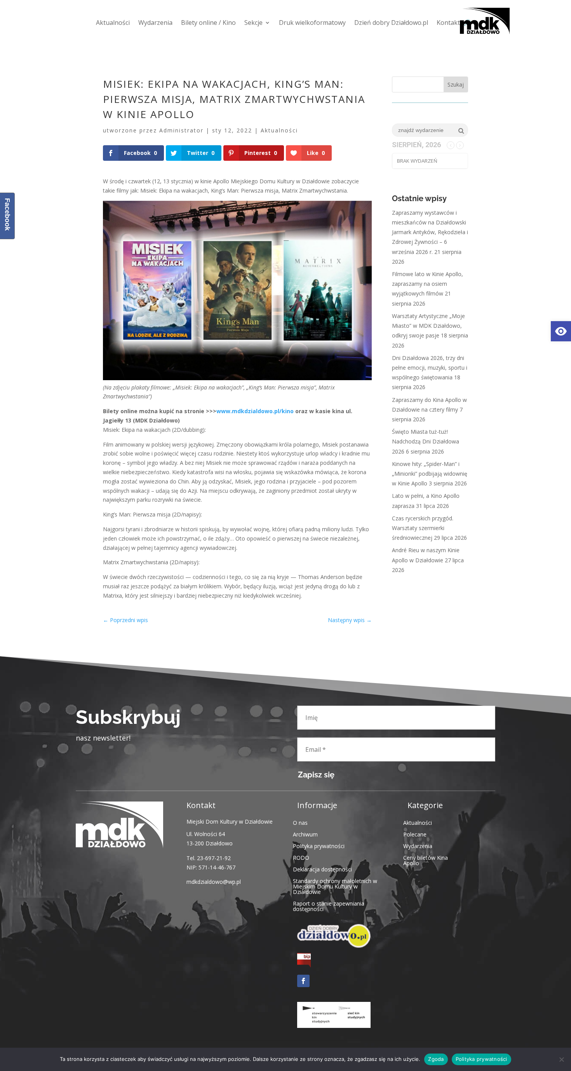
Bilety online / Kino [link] (208, 22)
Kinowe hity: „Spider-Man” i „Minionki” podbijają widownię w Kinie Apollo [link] (429, 473)
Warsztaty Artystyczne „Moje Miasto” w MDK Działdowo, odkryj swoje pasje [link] (428, 325)
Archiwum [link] (305, 834)
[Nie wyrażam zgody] (561, 1059)
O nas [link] (300, 822)
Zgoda (436, 1059)
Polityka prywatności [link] (319, 845)
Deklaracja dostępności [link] (322, 869)
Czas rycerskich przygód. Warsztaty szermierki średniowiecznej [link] (422, 528)
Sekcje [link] (253, 22)
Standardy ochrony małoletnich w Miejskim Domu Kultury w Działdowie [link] (335, 886)
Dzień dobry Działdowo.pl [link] (391, 22)
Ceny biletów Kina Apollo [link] (425, 860)
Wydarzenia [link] (155, 22)
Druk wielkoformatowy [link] (312, 22)
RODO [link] (301, 857)
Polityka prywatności (481, 1059)
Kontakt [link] (448, 22)
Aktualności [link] (113, 22)
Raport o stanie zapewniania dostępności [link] (328, 906)
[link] (561, 331)
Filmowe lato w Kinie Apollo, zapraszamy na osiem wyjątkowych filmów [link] (427, 283)
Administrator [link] (181, 130)
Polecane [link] (415, 834)
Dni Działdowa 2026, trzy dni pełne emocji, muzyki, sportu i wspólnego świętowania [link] (429, 367)
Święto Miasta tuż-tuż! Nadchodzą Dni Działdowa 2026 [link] (425, 441)
